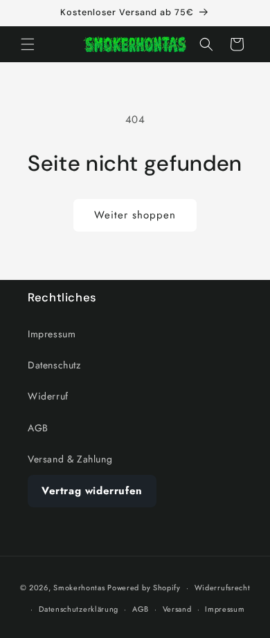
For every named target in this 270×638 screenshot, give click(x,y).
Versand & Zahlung (70, 459)
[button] (27, 44)
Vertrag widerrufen (92, 490)
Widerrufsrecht (223, 587)
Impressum (51, 334)
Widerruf (48, 396)
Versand (177, 608)
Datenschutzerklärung (78, 608)
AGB (38, 428)
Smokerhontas (79, 587)
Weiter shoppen (135, 215)
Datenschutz (54, 365)
